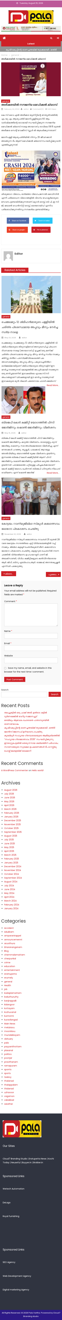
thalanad (9, 1080)
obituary (8, 1038)
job (5, 989)
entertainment (12, 970)
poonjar (8, 1057)
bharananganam (13, 947)
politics (8, 1054)
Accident (9, 928)
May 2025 (9, 847)
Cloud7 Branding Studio (15, 1158)
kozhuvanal (10, 1012)
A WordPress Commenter (14, 770)
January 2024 (11, 908)
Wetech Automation (13, 1188)
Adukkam (9, 931)
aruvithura (9, 943)
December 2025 (12, 820)
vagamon (9, 1096)
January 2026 (11, 816)
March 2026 (10, 809)
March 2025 (10, 854)
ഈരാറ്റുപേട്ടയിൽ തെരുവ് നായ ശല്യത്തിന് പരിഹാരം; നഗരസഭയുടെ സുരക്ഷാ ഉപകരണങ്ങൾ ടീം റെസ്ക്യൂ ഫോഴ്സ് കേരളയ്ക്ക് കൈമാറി (31, 747)
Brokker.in (38, 1162)
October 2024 (11, 874)
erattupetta (10, 973)
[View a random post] (58, 38)
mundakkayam (12, 1035)
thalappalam (11, 1084)
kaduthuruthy (11, 996)
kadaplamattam (13, 993)
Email (7, 643)
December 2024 (12, 866)
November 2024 (12, 870)
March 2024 (10, 900)
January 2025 (11, 862)
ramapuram (10, 1065)
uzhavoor (9, 1092)
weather (8, 1103)
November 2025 (12, 824)
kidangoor (9, 1004)
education (9, 966)
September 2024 (13, 877)
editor (26, 109)
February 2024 (11, 904)
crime (7, 962)
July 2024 (9, 885)
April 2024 (9, 896)
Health (7, 985)
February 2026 (11, 812)
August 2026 (10, 789)
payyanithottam (13, 1046)
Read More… (53, 385)
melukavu (9, 1027)
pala (6, 1042)
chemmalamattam (14, 954)
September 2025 (13, 832)
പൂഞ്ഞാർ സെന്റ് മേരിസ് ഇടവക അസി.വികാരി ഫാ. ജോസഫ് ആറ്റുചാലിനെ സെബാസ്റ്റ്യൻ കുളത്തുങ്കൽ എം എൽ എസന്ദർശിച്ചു (54, 574)
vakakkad (9, 1099)
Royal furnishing (11, 1216)
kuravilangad (11, 1019)
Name (8, 631)
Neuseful (15, 1162)
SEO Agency (9, 1262)
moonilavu (9, 1031)
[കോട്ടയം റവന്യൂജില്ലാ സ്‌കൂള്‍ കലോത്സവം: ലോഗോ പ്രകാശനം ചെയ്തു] (31, 496)
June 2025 (9, 843)
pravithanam (11, 1061)
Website (8, 655)
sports (7, 1073)
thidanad (9, 1088)
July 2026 (9, 793)
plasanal (8, 1050)
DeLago (7, 1202)
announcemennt (13, 939)
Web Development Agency (17, 1276)
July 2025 (9, 839)
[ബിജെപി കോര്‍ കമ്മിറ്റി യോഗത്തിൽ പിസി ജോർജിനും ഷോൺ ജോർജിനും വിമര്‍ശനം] (23, 400)
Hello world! (38, 770)
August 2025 (10, 835)
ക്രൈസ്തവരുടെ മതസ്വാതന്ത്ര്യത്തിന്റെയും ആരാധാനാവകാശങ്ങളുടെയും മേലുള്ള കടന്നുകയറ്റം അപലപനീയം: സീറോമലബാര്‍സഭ (10, 573)
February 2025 (11, 858)
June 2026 (9, 797)
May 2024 (9, 893)
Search (5, 689)
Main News (9, 1023)
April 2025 (9, 851)
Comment (10, 601)
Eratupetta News (37, 1158)
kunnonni (9, 1015)
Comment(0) (38, 109)
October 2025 (11, 828)
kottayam (9, 1008)
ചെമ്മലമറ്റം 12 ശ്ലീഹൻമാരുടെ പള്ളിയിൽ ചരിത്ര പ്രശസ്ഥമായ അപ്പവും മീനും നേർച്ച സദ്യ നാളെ (30, 327)
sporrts (7, 1069)
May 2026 (9, 801)
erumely (8, 977)
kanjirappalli (10, 1000)
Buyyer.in (26, 1162)
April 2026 (9, 805)
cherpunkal (10, 958)
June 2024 (9, 889)
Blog (6, 950)
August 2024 (10, 881)
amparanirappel (12, 935)
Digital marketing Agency (16, 1289)
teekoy (7, 1077)
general (5, 101)
